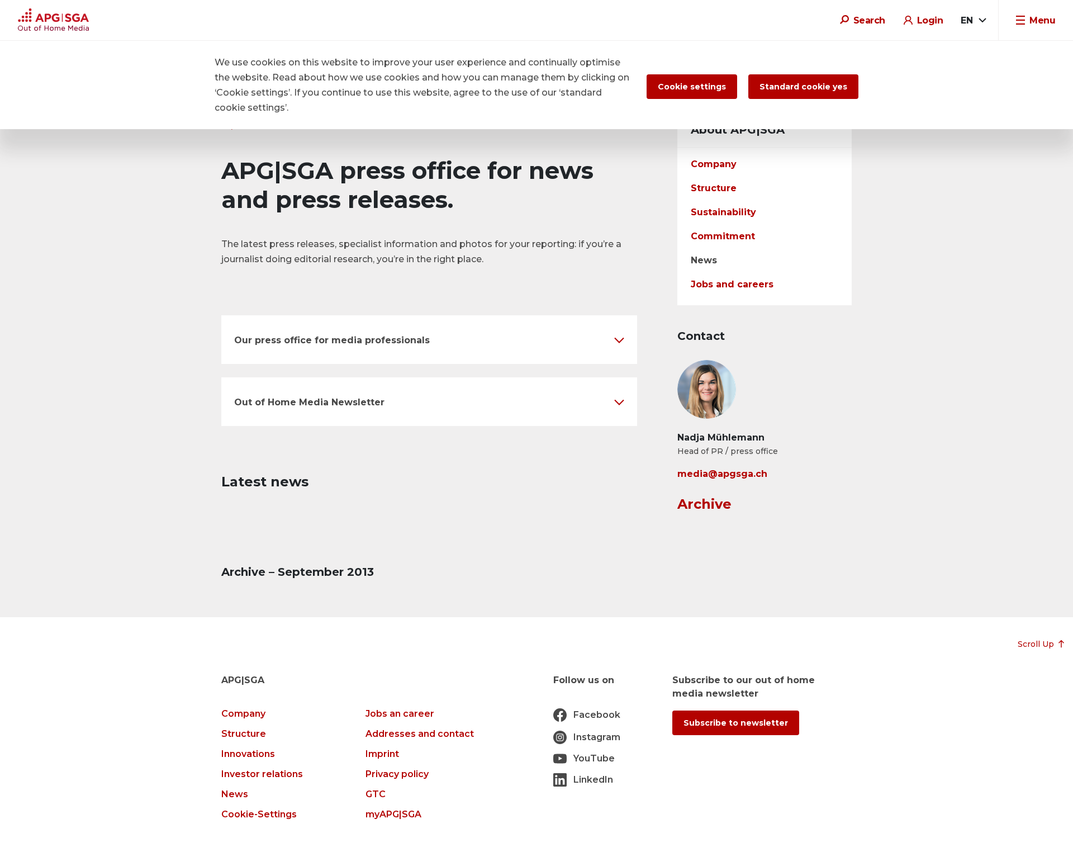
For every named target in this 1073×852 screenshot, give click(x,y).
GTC (375, 794)
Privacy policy (397, 774)
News (704, 260)
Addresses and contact (419, 733)
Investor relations (262, 774)
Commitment (723, 236)
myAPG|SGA (393, 814)
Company (714, 164)
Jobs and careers (732, 284)
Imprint (382, 754)
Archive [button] (704, 504)
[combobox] (973, 20)
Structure (714, 188)
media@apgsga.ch (722, 473)
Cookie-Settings (259, 814)
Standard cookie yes (803, 87)
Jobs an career (399, 713)
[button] (429, 339)
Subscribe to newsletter (735, 723)
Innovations (248, 754)
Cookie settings (692, 87)
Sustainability (723, 212)
